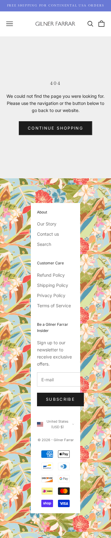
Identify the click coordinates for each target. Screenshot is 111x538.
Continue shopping (55, 128)
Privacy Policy (51, 295)
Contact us (48, 234)
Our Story (46, 223)
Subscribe (60, 399)
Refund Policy (51, 275)
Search (44, 244)
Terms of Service (54, 305)
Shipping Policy (52, 285)
